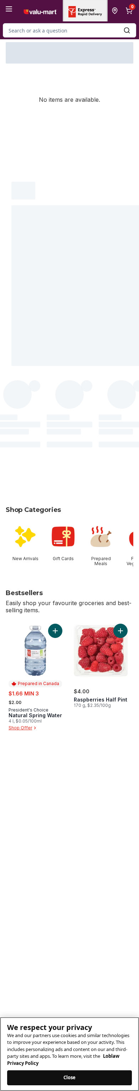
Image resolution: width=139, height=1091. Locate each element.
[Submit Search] (126, 30)
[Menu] (9, 9)
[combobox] (69, 30)
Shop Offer (20, 727)
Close (69, 1077)
